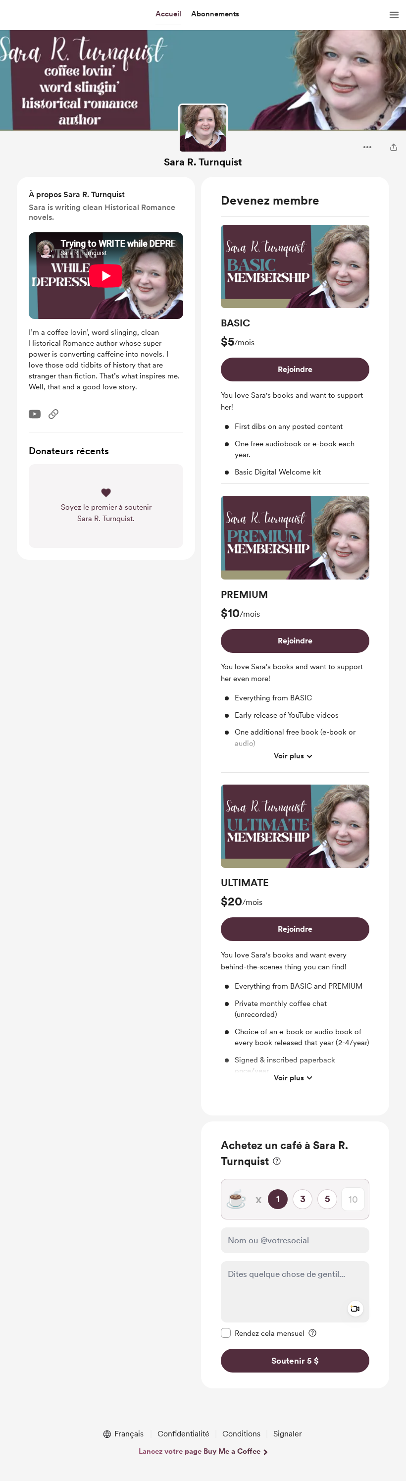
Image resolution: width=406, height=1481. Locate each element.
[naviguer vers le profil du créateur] (203, 128)
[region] (295, 646)
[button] (168, 14)
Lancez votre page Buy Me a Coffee (199, 1451)
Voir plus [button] (289, 755)
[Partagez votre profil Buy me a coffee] (393, 147)
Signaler (287, 1433)
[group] (295, 354)
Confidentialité (183, 1433)
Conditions (241, 1433)
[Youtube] (35, 414)
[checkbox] (262, 1332)
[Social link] (53, 414)
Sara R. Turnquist (203, 162)
